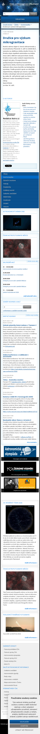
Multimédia (7, 197)
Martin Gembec (7, 323)
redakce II (6, 34)
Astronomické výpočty (11, 673)
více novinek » (32, 442)
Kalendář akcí (9, 262)
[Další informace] (20, 519)
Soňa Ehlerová (7, 352)
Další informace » (31, 563)
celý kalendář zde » (30, 296)
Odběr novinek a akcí (11, 302)
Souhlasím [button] (24, 722)
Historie (6, 207)
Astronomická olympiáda (12, 655)
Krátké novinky (9, 316)
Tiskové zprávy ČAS (10, 652)
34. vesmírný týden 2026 (12, 503)
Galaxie (6, 695)
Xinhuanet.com (10, 346)
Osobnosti (6, 200)
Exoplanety (7, 187)
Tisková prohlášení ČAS (11, 649)
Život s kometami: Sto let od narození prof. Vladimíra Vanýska (29, 109)
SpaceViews (7, 83)
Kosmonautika (25, 25)
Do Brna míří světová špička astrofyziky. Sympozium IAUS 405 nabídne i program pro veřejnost (29, 131)
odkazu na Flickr (26, 437)
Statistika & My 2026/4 (19, 382)
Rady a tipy (7, 676)
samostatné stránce (8, 160)
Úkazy (5, 174)
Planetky (7, 698)
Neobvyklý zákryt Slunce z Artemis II (17, 420)
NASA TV (7, 664)
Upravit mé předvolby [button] (24, 730)
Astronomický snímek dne (14, 212)
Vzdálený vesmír (8, 190)
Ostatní (5, 203)
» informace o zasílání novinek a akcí (15, 310)
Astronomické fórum (10, 685)
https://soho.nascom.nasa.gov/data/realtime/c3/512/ (20, 411)
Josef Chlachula (7, 377)
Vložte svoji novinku (32, 315)
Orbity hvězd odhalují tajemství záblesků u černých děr (29, 123)
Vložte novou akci (33, 261)
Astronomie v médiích (11, 679)
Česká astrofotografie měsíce (15, 235)
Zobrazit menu (20, 19)
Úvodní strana (7, 25)
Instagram (6, 148)
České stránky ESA (10, 661)
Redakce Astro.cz (11, 118)
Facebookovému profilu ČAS (11, 142)
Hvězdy (5, 184)
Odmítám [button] (24, 726)
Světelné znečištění (9, 194)
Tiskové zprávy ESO (10, 658)
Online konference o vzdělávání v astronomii (15, 356)
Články (16, 25)
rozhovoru (11, 386)
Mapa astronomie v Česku (12, 682)
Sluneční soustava (9, 180)
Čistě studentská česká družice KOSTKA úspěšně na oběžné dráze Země (30, 116)
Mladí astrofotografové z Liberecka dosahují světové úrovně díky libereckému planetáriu (29, 141)
